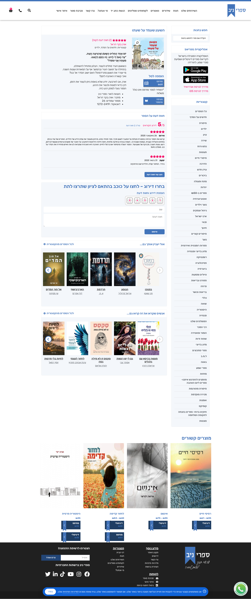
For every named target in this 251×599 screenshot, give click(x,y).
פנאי (204, 222)
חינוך (204, 227)
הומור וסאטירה (199, 332)
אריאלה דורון (148, 365)
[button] (137, 42)
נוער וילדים (201, 204)
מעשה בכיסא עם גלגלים (148, 360)
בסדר (50, 591)
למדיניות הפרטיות (71, 591)
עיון (205, 134)
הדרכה (203, 163)
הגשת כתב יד (118, 10)
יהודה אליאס (101, 365)
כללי (204, 297)
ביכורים (203, 175)
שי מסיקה (53, 293)
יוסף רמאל (54, 362)
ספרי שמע (201, 367)
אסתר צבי (124, 362)
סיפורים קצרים (199, 233)
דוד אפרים (77, 293)
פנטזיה (203, 315)
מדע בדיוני (201, 344)
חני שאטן (148, 293)
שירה (204, 140)
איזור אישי (61, 10)
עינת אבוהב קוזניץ (77, 362)
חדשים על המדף (198, 117)
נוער (204, 239)
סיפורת (203, 123)
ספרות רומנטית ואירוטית (194, 245)
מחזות (203, 373)
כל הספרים (201, 111)
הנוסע (124, 289)
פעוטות (203, 152)
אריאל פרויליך (124, 293)
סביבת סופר (76, 10)
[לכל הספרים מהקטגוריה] (45, 244)
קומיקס (203, 406)
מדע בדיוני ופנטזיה (197, 251)
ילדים (204, 128)
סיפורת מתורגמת (198, 388)
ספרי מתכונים (199, 350)
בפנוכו (148, 289)
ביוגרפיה (202, 268)
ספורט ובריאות (199, 280)
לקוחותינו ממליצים (138, 10)
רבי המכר (202, 327)
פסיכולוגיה (201, 262)
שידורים (166, 10)
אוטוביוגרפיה (200, 198)
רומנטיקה (202, 257)
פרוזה (204, 286)
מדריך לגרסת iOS (198, 91)
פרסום (154, 231)
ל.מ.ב (204, 356)
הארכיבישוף (77, 289)
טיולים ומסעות (199, 274)
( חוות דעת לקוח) (102, 40)
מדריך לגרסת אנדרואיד (196, 86)
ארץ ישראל (201, 216)
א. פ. (101, 293)
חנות (175, 10)
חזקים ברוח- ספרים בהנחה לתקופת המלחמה (192, 413)
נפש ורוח (202, 146)
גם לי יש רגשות (124, 358)
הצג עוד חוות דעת (154, 174)
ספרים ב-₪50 (199, 193)
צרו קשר (90, 10)
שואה (204, 303)
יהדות (204, 187)
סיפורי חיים (201, 157)
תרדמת (101, 289)
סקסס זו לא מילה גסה (101, 360)
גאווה (204, 362)
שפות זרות (201, 338)
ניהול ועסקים (200, 210)
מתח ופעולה (200, 181)
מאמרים (155, 10)
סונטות (203, 420)
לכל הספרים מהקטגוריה (60, 244)
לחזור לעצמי (77, 358)
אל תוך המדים (53, 289)
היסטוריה (202, 309)
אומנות (203, 400)
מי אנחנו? (103, 10)
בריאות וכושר (200, 292)
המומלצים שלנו (199, 321)
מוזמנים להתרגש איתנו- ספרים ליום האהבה (194, 381)
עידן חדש (202, 169)
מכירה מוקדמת (199, 394)
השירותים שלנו (189, 10)
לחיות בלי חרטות (53, 358)
